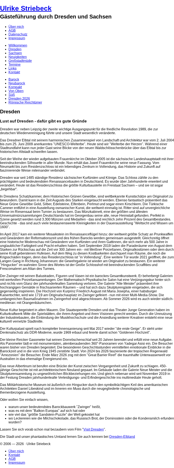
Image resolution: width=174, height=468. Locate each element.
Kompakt (15, 87)
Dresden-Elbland (122, 436)
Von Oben (16, 91)
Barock (13, 79)
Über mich (16, 26)
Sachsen (15, 53)
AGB (12, 30)
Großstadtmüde (20, 61)
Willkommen (17, 45)
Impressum (16, 38)
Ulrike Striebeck (26, 8)
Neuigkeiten (17, 57)
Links (12, 68)
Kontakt (14, 72)
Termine (14, 64)
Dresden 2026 (19, 98)
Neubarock (16, 83)
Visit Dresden (93, 429)
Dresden (14, 49)
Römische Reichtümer (25, 102)
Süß (11, 95)
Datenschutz (17, 34)
